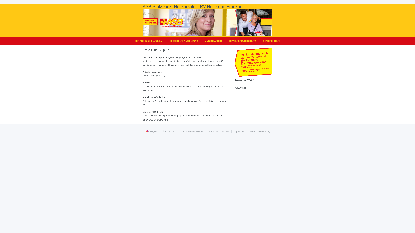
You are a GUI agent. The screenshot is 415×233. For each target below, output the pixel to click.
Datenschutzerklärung (259, 131)
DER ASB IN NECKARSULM (148, 41)
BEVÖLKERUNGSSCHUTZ (242, 41)
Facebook (169, 131)
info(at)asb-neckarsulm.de (181, 101)
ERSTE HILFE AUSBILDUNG (184, 41)
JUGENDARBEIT (213, 41)
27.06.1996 (224, 131)
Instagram (153, 131)
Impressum (239, 131)
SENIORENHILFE (271, 41)
